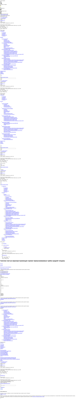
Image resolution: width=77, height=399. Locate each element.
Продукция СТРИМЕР (6, 326)
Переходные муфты (7, 41)
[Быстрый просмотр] (0, 296)
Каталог (1, 37)
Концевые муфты (6, 40)
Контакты (2, 73)
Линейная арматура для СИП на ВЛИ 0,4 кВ (10, 51)
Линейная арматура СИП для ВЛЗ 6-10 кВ (10, 52)
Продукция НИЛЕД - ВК (6, 49)
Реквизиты (3, 35)
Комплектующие (6, 46)
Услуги (1, 355)
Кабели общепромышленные (8, 69)
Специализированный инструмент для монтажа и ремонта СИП (14, 54)
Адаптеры (5, 39)
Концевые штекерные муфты (8, 66)
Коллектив (3, 34)
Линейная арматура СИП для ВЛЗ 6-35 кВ (10, 53)
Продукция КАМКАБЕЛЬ (6, 68)
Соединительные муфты (7, 42)
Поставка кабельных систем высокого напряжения (8, 358)
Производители (3, 71)
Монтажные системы (7, 334)
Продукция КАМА (3, 350)
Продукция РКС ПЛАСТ (6, 58)
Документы (4, 33)
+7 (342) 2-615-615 (4, 17)
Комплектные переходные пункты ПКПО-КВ (11, 55)
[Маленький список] (0, 275)
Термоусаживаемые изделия (8, 47)
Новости (1, 72)
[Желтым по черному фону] (0, 6)
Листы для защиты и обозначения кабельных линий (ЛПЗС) (13, 62)
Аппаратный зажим (7, 330)
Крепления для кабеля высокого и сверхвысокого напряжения (13, 60)
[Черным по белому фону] (0, 5)
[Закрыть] (0, 398)
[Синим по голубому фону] (0, 7)
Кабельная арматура (7, 45)
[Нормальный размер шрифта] (1, 2)
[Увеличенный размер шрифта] (1, 3)
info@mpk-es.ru (2, 20)
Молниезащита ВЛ (7, 56)
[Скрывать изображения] (0, 10)
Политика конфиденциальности (5, 383)
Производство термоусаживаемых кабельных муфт (8, 357)
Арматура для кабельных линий (9, 50)
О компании (4, 32)
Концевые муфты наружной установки (10, 65)
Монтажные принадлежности (8, 67)
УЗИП (5, 57)
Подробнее (2, 299)
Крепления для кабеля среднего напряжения (10, 61)
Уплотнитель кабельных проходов (9, 48)
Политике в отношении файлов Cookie (38, 396)
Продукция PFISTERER (6, 64)
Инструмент (6, 44)
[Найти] (1, 79)
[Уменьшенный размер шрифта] (0, 1)
